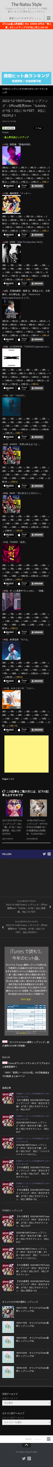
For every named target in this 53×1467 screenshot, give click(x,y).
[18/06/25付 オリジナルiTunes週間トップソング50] (8, 1372)
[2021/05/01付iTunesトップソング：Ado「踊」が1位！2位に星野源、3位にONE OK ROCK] (14, 808)
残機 (41, 591)
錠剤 (22, 542)
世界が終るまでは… (29, 444)
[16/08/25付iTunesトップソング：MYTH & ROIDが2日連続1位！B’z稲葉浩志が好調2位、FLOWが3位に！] (38, 808)
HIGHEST (20, 395)
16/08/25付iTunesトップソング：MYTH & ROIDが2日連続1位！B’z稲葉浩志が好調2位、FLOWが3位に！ (36, 827)
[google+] (49, 854)
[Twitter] (44, 854)
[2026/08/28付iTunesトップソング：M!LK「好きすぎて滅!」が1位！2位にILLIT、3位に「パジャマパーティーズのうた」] (8, 1143)
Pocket (5, 132)
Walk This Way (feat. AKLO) (30, 242)
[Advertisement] (26, 50)
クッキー (25, 193)
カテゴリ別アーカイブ (13, 1417)
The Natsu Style (26, 4)
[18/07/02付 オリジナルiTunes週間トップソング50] (8, 1357)
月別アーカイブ (10, 1398)
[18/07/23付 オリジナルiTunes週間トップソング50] (8, 1312)
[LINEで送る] (8, 128)
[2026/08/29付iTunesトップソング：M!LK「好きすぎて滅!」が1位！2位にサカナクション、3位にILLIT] (8, 1120)
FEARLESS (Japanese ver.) (36, 346)
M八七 (24, 639)
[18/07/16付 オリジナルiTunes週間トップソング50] (8, 1327)
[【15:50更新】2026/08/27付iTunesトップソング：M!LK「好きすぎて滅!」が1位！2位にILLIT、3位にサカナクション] (8, 1165)
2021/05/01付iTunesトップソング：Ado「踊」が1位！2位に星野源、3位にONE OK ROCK (12, 827)
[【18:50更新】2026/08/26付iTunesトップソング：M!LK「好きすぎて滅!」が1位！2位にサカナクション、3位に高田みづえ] (8, 1188)
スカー (30, 688)
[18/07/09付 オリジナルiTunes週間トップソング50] (8, 1342)
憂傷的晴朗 (24, 144)
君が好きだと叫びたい (29, 493)
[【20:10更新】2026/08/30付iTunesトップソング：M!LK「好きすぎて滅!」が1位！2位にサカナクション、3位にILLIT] (8, 1098)
